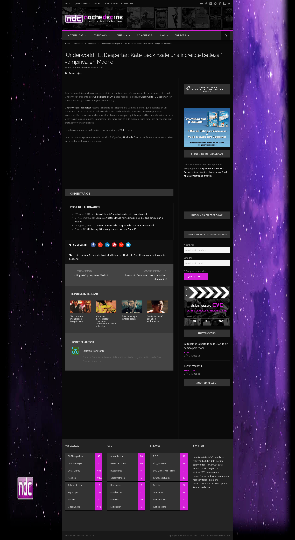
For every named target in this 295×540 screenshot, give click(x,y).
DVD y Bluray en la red (164, 470)
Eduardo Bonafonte (86, 67)
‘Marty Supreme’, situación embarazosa (155, 319)
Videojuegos (74, 506)
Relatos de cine (75, 485)
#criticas (204, 172)
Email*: (188, 257)
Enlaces (180, 35)
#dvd (224, 172)
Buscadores (116, 470)
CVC (162, 35)
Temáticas (189, 370)
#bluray (188, 175)
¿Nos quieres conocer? (88, 3)
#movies (208, 175)
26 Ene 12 (69, 67)
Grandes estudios (161, 477)
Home (67, 43)
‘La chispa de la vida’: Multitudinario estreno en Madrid (119, 214)
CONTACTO (127, 3)
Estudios (114, 499)
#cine (196, 172)
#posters (206, 168)
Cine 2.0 (122, 35)
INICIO (68, 3)
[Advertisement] (190, 21)
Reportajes (92, 43)
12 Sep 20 (195, 355)
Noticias (72, 477)
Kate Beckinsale (92, 255)
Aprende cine (116, 456)
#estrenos (197, 175)
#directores (218, 168)
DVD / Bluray (74, 470)
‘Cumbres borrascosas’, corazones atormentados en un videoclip (106, 321)
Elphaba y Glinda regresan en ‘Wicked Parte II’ (112, 229)
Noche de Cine (130, 255)
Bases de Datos (118, 463)
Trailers (71, 499)
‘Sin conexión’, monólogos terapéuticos (77, 319)
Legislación (115, 506)
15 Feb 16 (195, 373)
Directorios (115, 485)
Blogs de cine (159, 463)
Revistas (157, 485)
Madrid (105, 255)
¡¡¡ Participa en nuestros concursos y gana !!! (207, 89)
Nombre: (189, 244)
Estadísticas (116, 492)
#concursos (215, 172)
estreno (79, 255)
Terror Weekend (193, 365)
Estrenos (100, 35)
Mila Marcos (116, 255)
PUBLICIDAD (111, 3)
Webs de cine (159, 506)
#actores (188, 172)
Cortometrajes (75, 463)
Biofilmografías (75, 456)
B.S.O (186, 352)
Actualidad (76, 35)
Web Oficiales (159, 499)
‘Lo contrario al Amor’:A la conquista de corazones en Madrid (123, 225)
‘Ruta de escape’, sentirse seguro (130, 317)
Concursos (144, 35)
